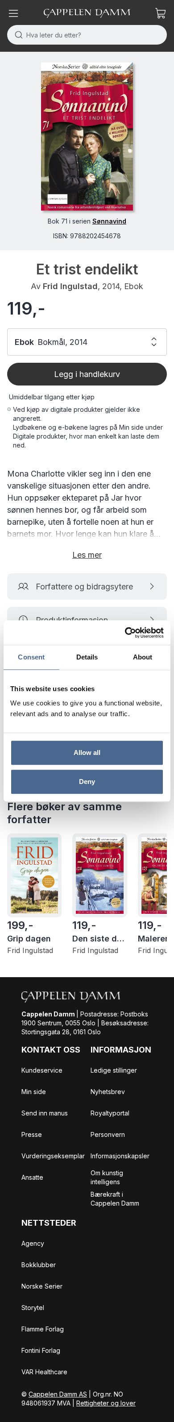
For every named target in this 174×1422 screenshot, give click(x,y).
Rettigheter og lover (106, 1403)
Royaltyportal (110, 1113)
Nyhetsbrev (108, 1091)
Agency (32, 1243)
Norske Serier (41, 1286)
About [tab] (143, 657)
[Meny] (13, 13)
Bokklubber (38, 1265)
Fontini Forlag (40, 1350)
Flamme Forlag (42, 1329)
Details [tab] (87, 657)
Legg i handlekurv (87, 374)
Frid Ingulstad (70, 286)
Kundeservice (41, 1070)
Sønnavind (109, 221)
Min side (33, 1091)
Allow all (87, 752)
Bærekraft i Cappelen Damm (115, 1198)
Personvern (108, 1134)
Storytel (32, 1307)
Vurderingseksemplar (53, 1156)
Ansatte (32, 1177)
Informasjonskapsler (120, 1156)
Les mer (87, 555)
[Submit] (16, 35)
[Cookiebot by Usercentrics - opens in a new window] (125, 632)
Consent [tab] (31, 657)
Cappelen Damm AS (58, 1394)
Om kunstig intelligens (107, 1177)
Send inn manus (44, 1113)
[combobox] (87, 35)
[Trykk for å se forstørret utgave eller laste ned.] (87, 136)
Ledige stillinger (114, 1070)
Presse (31, 1134)
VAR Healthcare (44, 1372)
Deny (87, 781)
